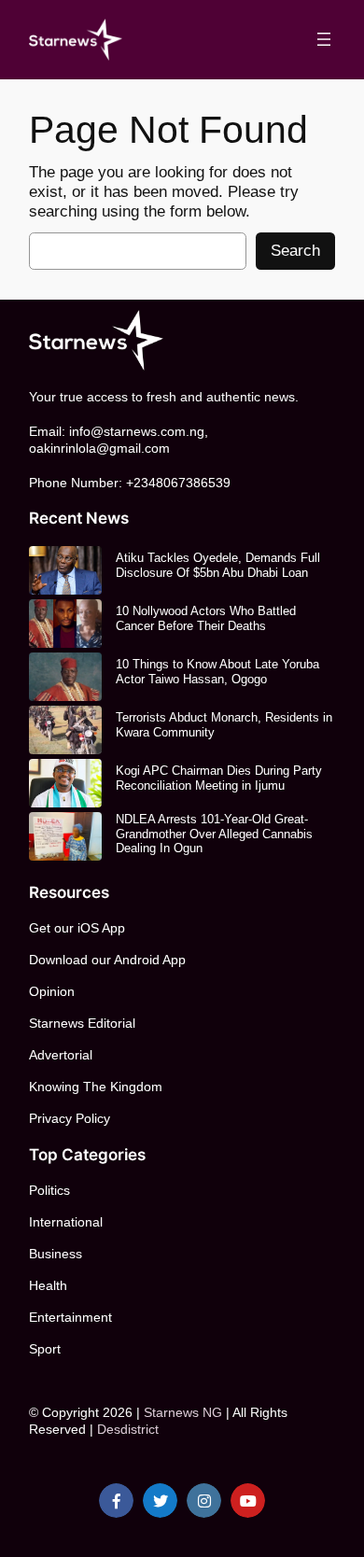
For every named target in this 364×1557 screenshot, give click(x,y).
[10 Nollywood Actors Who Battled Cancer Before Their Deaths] (65, 623)
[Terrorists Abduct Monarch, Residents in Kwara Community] (65, 730)
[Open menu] (324, 39)
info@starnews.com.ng (136, 431)
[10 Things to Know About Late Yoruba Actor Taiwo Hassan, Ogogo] (65, 676)
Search (295, 251)
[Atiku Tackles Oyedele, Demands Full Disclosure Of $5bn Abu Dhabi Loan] (65, 570)
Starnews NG (183, 1412)
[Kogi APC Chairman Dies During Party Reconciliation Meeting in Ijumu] (65, 783)
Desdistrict (128, 1429)
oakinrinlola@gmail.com (99, 448)
